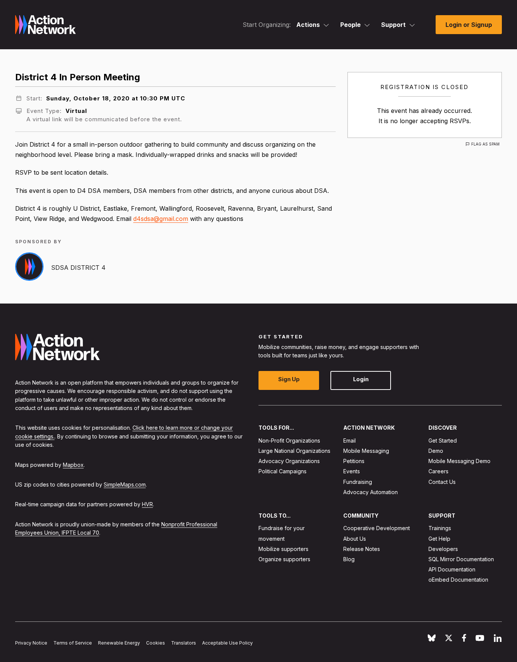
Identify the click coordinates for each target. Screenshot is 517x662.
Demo (435, 451)
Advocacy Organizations (289, 461)
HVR (147, 504)
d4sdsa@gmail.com (160, 218)
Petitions (353, 461)
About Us (354, 538)
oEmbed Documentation (458, 579)
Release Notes (361, 548)
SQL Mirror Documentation (461, 559)
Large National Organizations (294, 451)
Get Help (439, 538)
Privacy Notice (31, 643)
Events (351, 471)
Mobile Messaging (366, 451)
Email (349, 440)
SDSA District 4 (78, 267)
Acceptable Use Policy (227, 643)
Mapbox (73, 464)
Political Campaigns (282, 471)
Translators (183, 643)
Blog (349, 559)
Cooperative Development (376, 528)
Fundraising (357, 481)
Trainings (439, 528)
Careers (438, 471)
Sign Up (289, 379)
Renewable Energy (119, 643)
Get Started (442, 440)
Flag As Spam (485, 144)
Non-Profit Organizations (289, 440)
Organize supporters (284, 559)
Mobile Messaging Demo (459, 461)
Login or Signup (468, 24)
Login (361, 379)
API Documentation (451, 569)
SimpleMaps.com (125, 484)
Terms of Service (72, 643)
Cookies (155, 643)
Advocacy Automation (370, 491)
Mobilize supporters (283, 548)
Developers (443, 548)
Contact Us (442, 481)
